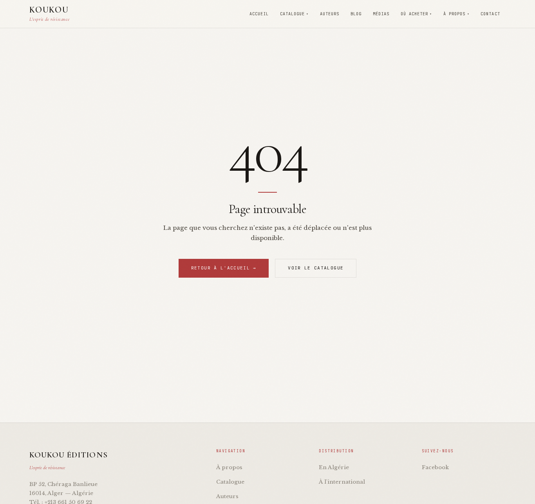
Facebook (435, 467)
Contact (490, 13)
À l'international (342, 482)
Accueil (259, 13)
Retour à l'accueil (224, 268)
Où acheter (416, 13)
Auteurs (329, 13)
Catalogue (294, 13)
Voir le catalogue (315, 268)
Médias (381, 13)
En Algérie (334, 467)
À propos (456, 13)
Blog (356, 13)
